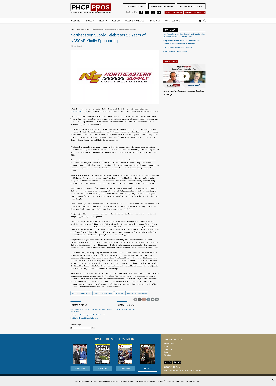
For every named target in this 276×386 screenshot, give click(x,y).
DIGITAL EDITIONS (172, 21)
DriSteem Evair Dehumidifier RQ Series (177, 47)
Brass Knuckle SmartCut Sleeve (175, 51)
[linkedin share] (148, 300)
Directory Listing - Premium (126, 309)
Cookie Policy (194, 381)
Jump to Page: (76, 325)
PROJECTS (90, 21)
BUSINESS (116, 21)
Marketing (119, 293)
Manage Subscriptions (194, 12)
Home (72, 29)
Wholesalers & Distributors (191, 6)
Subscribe (80, 368)
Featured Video (170, 61)
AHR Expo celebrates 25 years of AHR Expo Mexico (88, 315)
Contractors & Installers (162, 6)
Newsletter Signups (174, 12)
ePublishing (197, 370)
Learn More (148, 369)
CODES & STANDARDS (134, 21)
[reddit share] (144, 300)
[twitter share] (140, 300)
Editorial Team (169, 344)
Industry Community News (103, 293)
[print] (157, 300)
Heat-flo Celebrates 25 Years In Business (84, 318)
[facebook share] (135, 300)
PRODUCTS (75, 21)
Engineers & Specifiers (135, 6)
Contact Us (168, 349)
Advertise (167, 355)
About (166, 352)
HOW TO (103, 21)
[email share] (152, 300)
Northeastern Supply (79, 111)
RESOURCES (154, 21)
